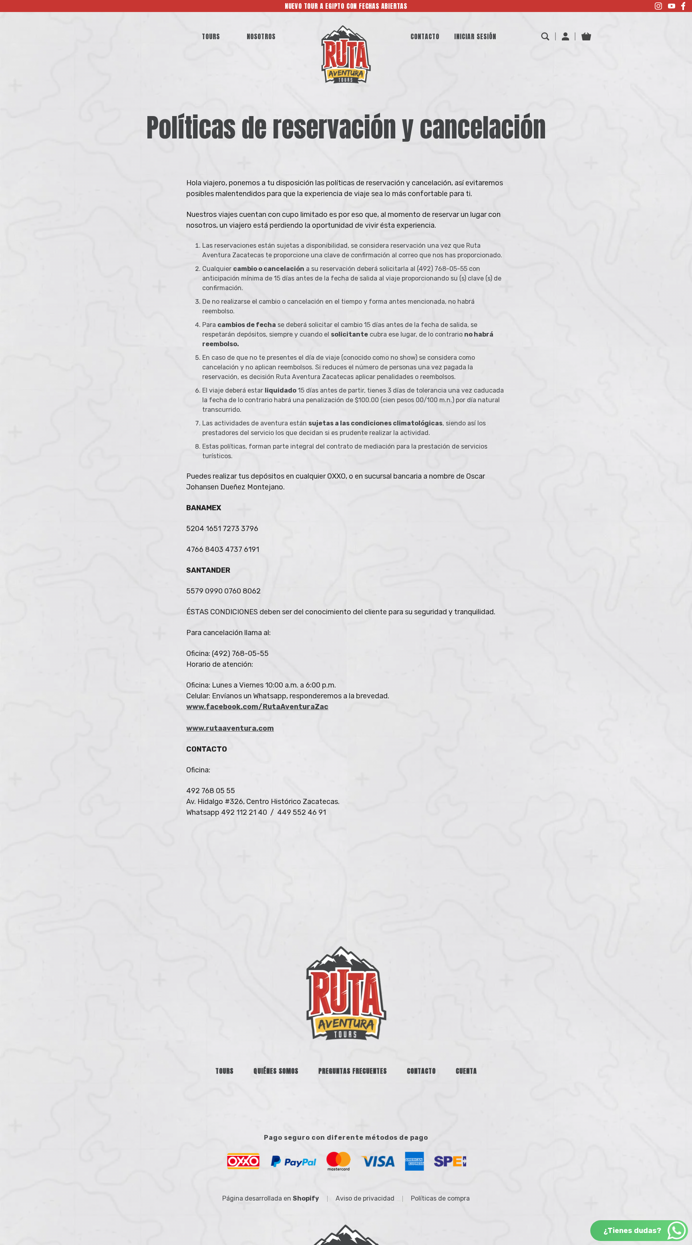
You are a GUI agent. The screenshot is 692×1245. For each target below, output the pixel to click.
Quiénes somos (275, 1071)
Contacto (421, 1071)
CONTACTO (424, 36)
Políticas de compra (440, 1198)
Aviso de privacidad (365, 1198)
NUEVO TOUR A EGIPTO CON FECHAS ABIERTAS (346, 6)
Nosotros (261, 36)
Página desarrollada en (270, 1198)
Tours (211, 36)
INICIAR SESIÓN (475, 36)
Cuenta (466, 1071)
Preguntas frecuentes (352, 1071)
